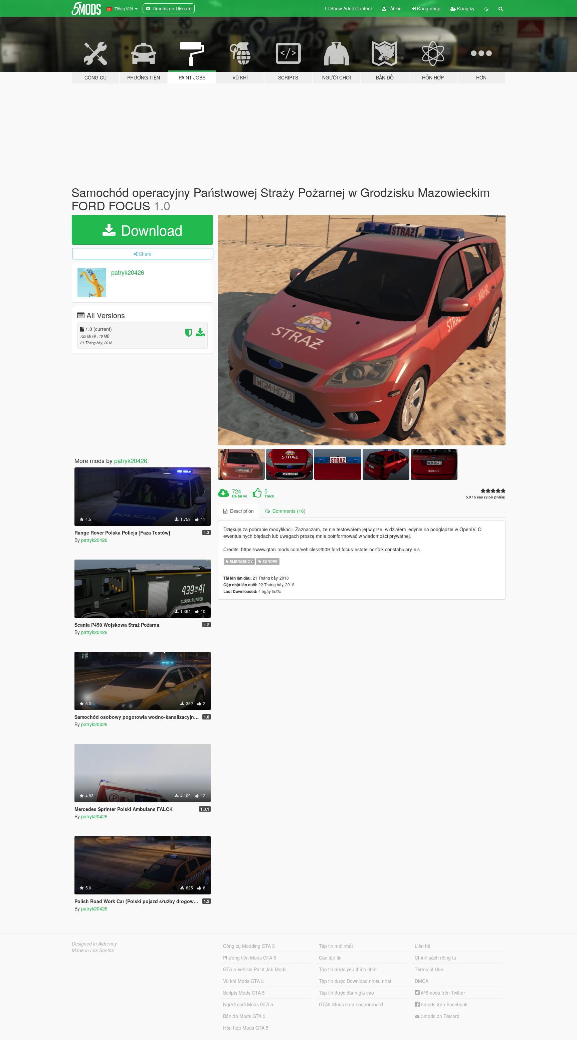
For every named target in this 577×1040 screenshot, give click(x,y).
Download (149, 230)
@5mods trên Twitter (442, 992)
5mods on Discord (439, 1016)
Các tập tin (330, 957)
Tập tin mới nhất (336, 946)
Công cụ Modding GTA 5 (249, 946)
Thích (269, 496)
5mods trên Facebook (443, 1004)
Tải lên (394, 8)
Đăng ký (465, 8)
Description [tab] (240, 510)
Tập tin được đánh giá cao (346, 992)
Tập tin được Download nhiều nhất (355, 981)
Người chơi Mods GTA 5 (248, 1004)
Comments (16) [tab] (288, 510)
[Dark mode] (486, 8)
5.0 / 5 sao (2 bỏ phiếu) (486, 497)
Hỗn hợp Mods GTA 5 (245, 1027)
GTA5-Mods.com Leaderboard (351, 1004)
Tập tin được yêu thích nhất (348, 969)
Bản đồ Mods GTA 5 (244, 1016)
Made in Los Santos (93, 950)
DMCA (421, 981)
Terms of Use (429, 969)
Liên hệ (422, 946)
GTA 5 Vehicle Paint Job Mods (254, 969)
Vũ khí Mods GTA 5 (243, 981)
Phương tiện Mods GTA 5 (249, 957)
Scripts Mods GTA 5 (244, 992)
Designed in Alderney (94, 943)
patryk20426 (127, 272)
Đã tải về (239, 496)
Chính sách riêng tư (435, 957)
